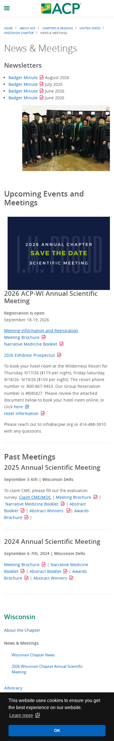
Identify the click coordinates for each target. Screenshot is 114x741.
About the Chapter (22, 630)
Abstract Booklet (45, 571)
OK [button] (57, 730)
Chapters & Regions (57, 28)
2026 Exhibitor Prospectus (29, 355)
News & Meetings (21, 643)
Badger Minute (23, 77)
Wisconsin (19, 616)
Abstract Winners (47, 510)
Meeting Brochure (21, 337)
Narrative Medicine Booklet (30, 344)
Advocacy (13, 688)
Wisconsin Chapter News (33, 655)
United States (90, 28)
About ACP (27, 28)
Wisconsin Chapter (19, 33)
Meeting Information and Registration (41, 330)
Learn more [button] (21, 715)
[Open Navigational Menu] (7, 8)
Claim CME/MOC (35, 497)
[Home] (61, 8)
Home (8, 28)
